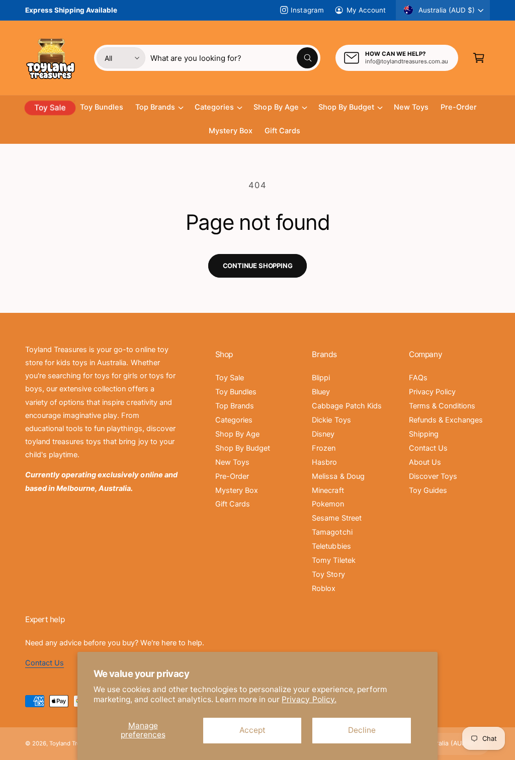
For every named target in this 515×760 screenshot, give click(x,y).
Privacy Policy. (309, 699)
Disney (323, 434)
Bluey (321, 391)
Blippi (321, 377)
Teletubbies (331, 546)
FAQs (418, 377)
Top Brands (234, 405)
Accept (252, 730)
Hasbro (324, 462)
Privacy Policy (432, 391)
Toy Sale (229, 377)
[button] (479, 58)
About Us (425, 462)
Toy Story (328, 574)
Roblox (323, 588)
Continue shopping (258, 266)
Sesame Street (336, 518)
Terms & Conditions (442, 405)
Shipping (424, 434)
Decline (362, 730)
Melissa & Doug (338, 476)
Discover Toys (433, 476)
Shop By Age (237, 434)
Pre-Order (232, 476)
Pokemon (328, 504)
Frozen (323, 448)
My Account (366, 10)
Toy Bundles (235, 391)
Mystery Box (236, 490)
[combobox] (234, 58)
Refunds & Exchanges (446, 420)
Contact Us (428, 448)
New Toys (232, 462)
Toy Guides (428, 490)
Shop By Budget (242, 448)
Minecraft (328, 490)
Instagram (307, 10)
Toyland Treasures (74, 743)
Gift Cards (232, 504)
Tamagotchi (332, 532)
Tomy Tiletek (333, 560)
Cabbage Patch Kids (346, 405)
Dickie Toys (331, 420)
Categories (233, 420)
